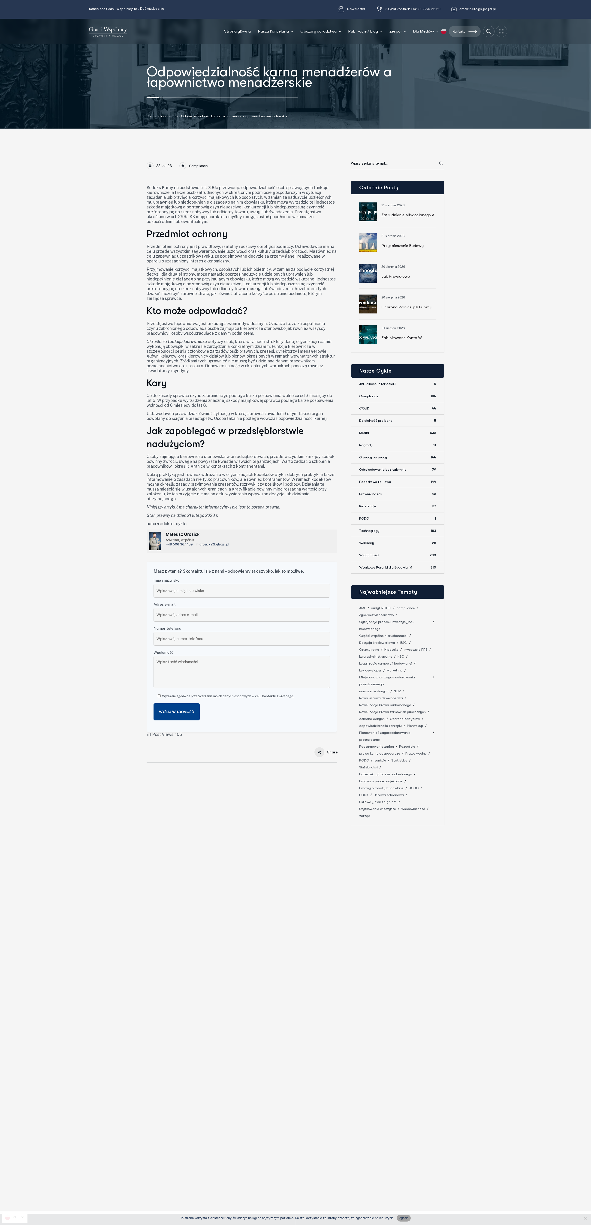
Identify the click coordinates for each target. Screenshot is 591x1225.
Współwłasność (413, 809)
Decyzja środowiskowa (377, 643)
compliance (406, 608)
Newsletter (356, 9)
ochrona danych (372, 719)
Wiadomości (397, 555)
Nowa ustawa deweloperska (381, 698)
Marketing (394, 670)
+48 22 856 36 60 (425, 9)
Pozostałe (407, 746)
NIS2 (397, 691)
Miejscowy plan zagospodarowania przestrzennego (387, 680)
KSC (401, 656)
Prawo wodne (416, 753)
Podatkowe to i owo (397, 482)
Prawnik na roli (397, 494)
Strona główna (158, 116)
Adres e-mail (164, 604)
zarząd (364, 816)
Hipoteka (391, 649)
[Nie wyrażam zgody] (585, 1218)
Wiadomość (163, 652)
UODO (414, 788)
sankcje (380, 760)
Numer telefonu (167, 628)
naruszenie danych (374, 691)
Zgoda (403, 1218)
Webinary (397, 543)
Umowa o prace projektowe (381, 781)
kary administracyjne (375, 656)
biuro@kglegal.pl (483, 9)
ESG (403, 643)
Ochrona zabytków (405, 719)
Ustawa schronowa (389, 795)
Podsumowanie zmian (376, 746)
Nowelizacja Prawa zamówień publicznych (392, 712)
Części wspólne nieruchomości (383, 636)
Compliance (198, 166)
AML (362, 608)
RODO (397, 518)
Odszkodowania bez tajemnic (397, 469)
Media (397, 433)
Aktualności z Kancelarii (397, 384)
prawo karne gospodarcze (379, 753)
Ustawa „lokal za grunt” (378, 802)
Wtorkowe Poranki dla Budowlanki (397, 567)
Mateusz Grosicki (183, 534)
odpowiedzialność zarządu (380, 726)
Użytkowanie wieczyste (377, 809)
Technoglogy (397, 531)
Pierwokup (415, 726)
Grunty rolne (369, 649)
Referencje (397, 506)
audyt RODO (381, 608)
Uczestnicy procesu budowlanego (385, 774)
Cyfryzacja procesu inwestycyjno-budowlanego (386, 625)
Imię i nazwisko (166, 580)
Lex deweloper (370, 670)
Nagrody (397, 445)
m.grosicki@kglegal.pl (212, 544)
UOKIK (363, 795)
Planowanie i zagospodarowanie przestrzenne (384, 736)
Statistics (399, 760)
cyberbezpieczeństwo (376, 615)
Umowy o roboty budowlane (381, 788)
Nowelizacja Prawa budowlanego (385, 705)
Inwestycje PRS (416, 649)
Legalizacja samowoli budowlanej (385, 663)
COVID (397, 408)
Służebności (368, 767)
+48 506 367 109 (179, 544)
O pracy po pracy (397, 457)
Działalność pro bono (397, 420)
